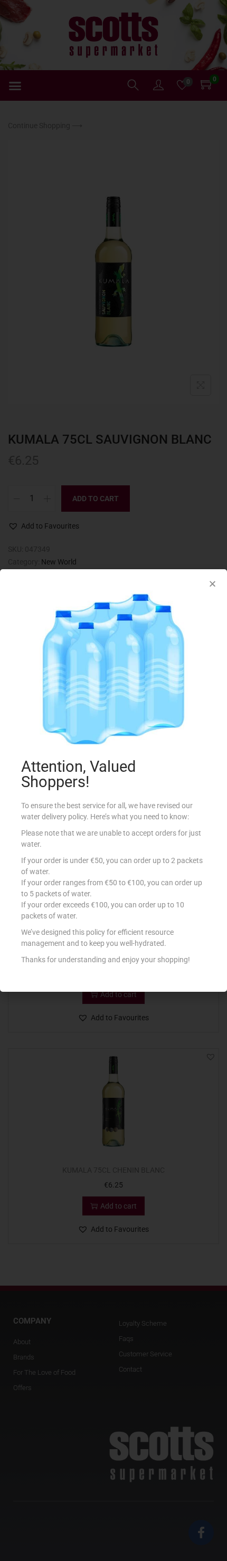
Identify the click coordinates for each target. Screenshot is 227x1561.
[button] (212, 584)
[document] (113, 780)
